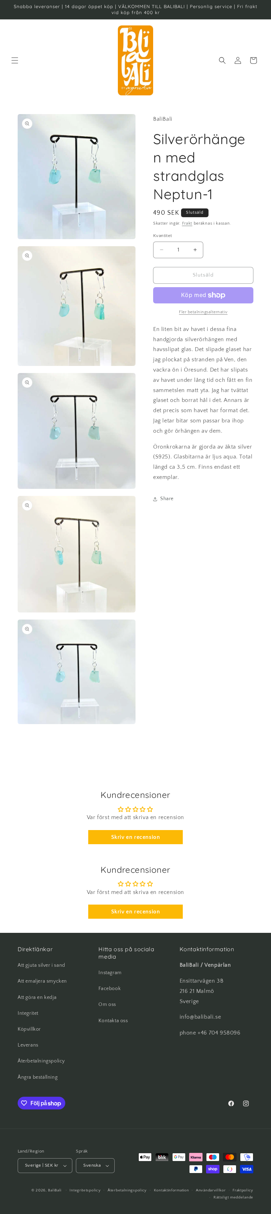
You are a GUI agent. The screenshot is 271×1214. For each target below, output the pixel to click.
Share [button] (167, 499)
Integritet (28, 1013)
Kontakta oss (113, 1021)
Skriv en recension (135, 837)
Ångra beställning (38, 1077)
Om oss (107, 1004)
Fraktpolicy (243, 1190)
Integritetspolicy (85, 1190)
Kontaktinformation (171, 1190)
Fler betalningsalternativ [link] (203, 312)
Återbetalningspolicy (41, 1061)
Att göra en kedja (37, 997)
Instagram (109, 973)
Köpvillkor (29, 1029)
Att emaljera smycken (42, 981)
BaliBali (54, 1190)
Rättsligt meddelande (233, 1197)
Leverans (28, 1045)
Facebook (109, 988)
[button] (15, 60)
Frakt (187, 223)
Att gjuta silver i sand (41, 965)
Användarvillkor (211, 1190)
